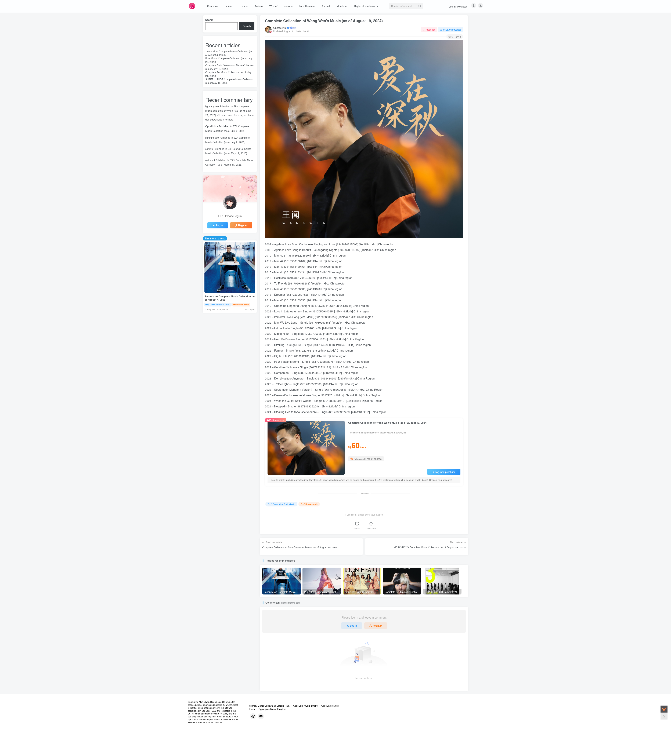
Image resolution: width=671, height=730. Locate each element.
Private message (452, 29)
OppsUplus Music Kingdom (272, 709)
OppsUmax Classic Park (277, 705)
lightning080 (212, 106)
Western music (242, 304)
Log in (452, 6)
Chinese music (311, 504)
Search (209, 19)
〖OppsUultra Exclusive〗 (282, 504)
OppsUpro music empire (305, 705)
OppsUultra (279, 28)
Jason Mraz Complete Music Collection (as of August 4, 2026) (229, 298)
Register (462, 6)
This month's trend (215, 238)
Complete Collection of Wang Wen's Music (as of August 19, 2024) (324, 20)
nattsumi (210, 160)
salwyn (209, 149)
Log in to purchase (445, 472)
